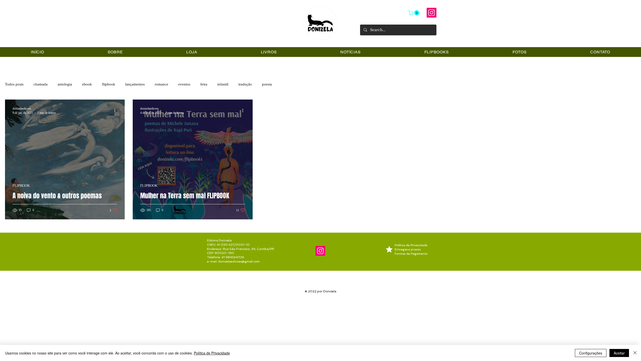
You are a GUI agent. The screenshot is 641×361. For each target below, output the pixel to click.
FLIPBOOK (21, 186)
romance (161, 84)
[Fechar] (635, 353)
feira (203, 84)
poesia (267, 84)
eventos (184, 84)
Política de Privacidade (212, 352)
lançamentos (135, 84)
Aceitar (619, 352)
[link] (414, 12)
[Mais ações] (116, 111)
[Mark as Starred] (389, 249)
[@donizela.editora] (431, 13)
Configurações (590, 352)
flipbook (108, 84)
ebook (87, 84)
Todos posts (14, 84)
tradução (245, 84)
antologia (65, 84)
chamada (41, 84)
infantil (222, 84)
